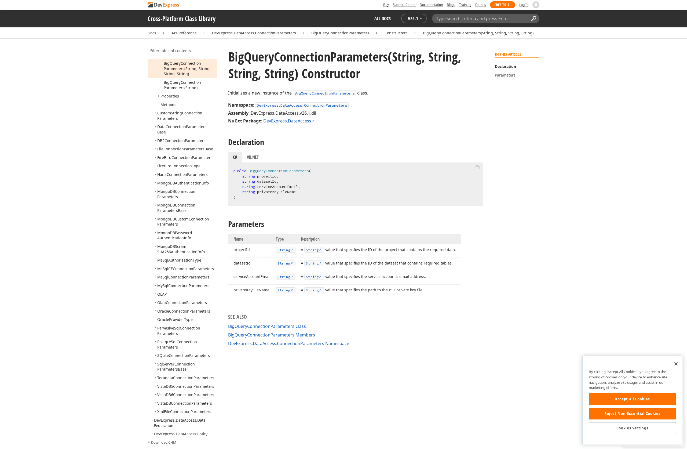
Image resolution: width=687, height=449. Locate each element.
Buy (386, 4)
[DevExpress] (164, 5)
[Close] (676, 364)
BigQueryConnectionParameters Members (271, 335)
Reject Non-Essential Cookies (632, 413)
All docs (382, 18)
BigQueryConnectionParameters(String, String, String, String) (478, 32)
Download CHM (163, 442)
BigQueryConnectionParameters (340, 32)
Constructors (396, 32)
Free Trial (502, 4)
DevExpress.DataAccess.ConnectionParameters (254, 32)
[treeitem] (187, 68)
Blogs (451, 4)
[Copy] (477, 167)
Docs (152, 32)
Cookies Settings (632, 428)
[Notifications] (535, 4)
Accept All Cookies (632, 399)
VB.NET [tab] (253, 157)
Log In (523, 4)
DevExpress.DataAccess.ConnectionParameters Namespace (288, 343)
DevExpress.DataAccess (287, 121)
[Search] (533, 18)
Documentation (431, 4)
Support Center (404, 4)
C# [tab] (235, 157)
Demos (480, 4)
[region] (632, 400)
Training (465, 4)
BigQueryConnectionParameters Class (267, 326)
